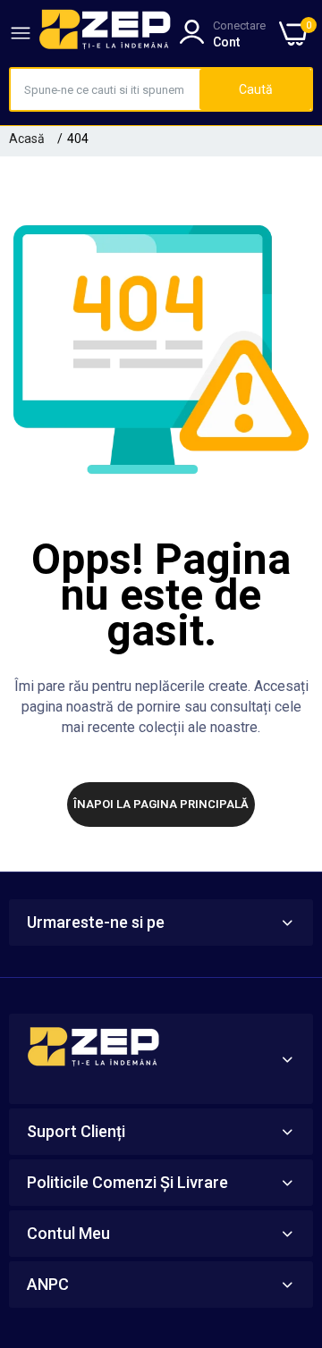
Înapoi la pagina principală (161, 804)
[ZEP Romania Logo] (105, 33)
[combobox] (105, 89)
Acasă (27, 138)
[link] (286, 1200)
